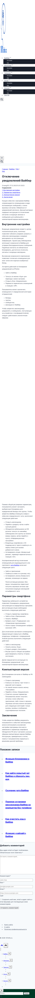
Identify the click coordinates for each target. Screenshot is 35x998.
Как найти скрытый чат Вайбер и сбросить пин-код (17, 776)
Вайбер (5, 954)
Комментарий (5, 876)
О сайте (7, 927)
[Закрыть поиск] (1, 990)
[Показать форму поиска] (2, 99)
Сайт (1, 896)
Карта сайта (8, 925)
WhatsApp (6, 960)
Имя (2, 882)
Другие (6, 95)
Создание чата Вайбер (17, 790)
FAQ (8, 62)
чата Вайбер (15, 565)
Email (2, 889)
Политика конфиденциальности (15, 929)
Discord (5, 981)
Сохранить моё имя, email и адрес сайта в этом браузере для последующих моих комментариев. (16, 902)
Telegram (6, 967)
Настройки (9, 60)
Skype (5, 974)
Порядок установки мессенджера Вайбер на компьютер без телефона (18, 804)
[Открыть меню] (2, 158)
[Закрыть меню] (0, 949)
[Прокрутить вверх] (2, 945)
